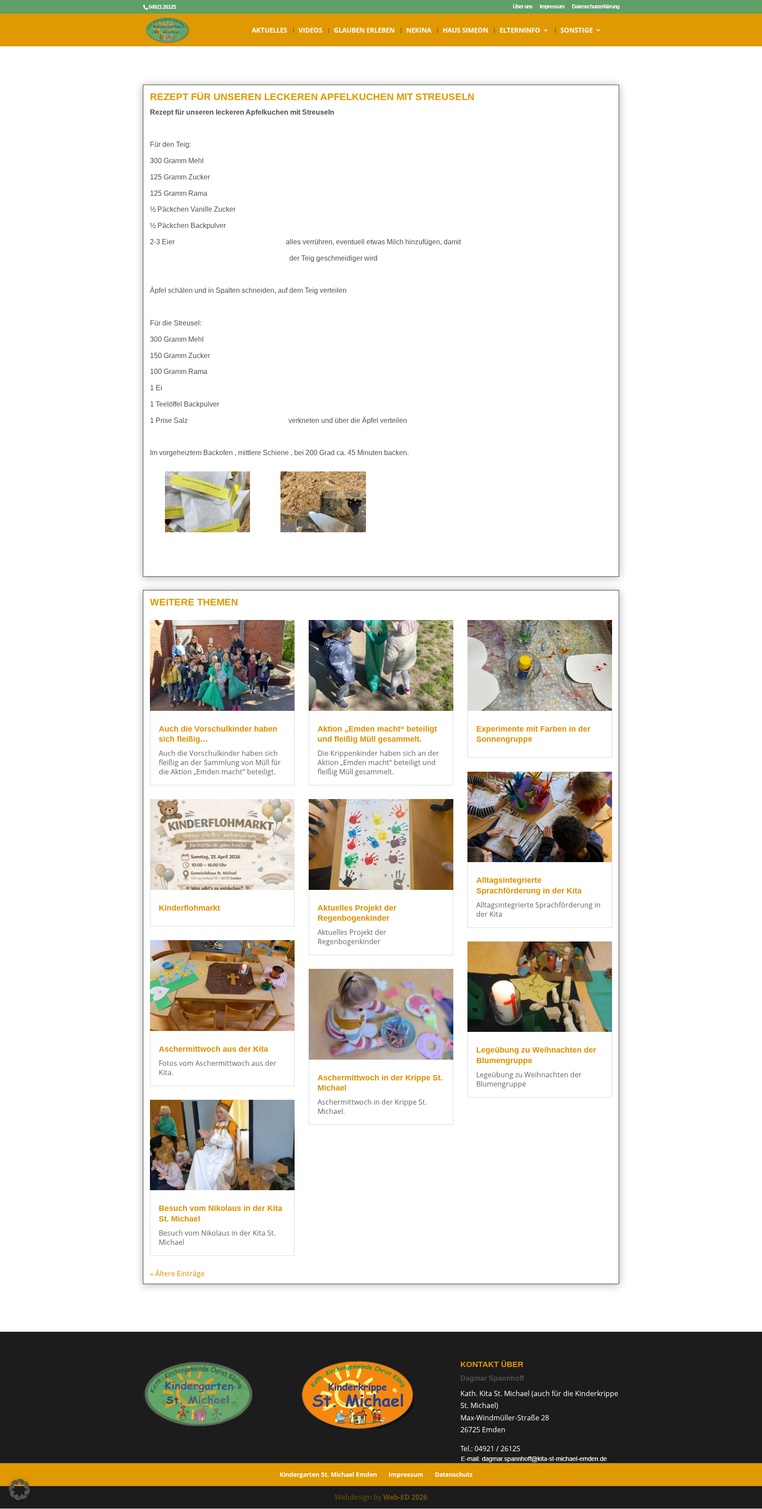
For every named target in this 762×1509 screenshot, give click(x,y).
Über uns (522, 7)
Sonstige (576, 30)
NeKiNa (418, 30)
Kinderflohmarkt (189, 908)
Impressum (552, 7)
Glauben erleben (364, 30)
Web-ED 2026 (405, 1497)
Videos (310, 30)
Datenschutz (454, 1474)
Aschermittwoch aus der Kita (213, 1049)
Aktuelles (269, 30)
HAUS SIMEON (465, 30)
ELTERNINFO (520, 30)
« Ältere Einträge (177, 1273)
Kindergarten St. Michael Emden (328, 1474)
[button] (19, 1489)
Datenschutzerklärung (595, 7)
